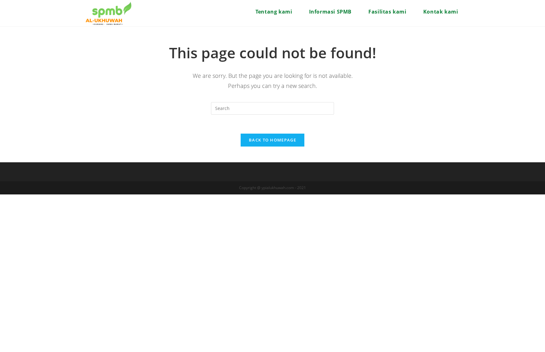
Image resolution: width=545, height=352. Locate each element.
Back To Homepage (272, 140)
